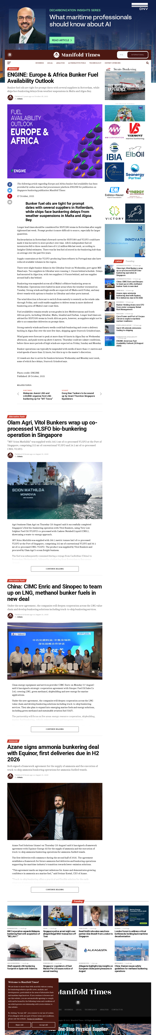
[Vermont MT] (135, 140)
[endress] (114, 202)
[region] (31, 1004)
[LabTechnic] (127, 256)
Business (40, 63)
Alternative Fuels (77, 63)
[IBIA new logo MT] (114, 160)
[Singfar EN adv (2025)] (126, 121)
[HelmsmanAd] (125, 99)
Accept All (43, 1025)
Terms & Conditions (35, 1019)
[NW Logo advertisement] (114, 140)
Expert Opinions (113, 63)
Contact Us (117, 1010)
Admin (20, 99)
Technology (95, 63)
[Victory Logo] (114, 222)
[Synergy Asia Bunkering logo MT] (135, 202)
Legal (50, 63)
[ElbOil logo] (135, 160)
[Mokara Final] (114, 181)
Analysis (60, 63)
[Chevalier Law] (135, 222)
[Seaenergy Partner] (135, 181)
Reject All (19, 1025)
